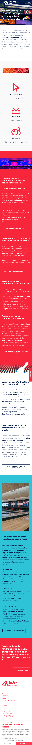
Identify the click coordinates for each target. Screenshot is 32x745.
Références (5, 703)
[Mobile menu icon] (28, 2)
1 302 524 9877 (9, 717)
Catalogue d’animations (8, 700)
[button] (1, 70)
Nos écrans (5, 695)
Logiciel (4, 698)
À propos (4, 705)
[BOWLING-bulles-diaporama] (16, 70)
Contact (4, 708)
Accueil (2, 693)
